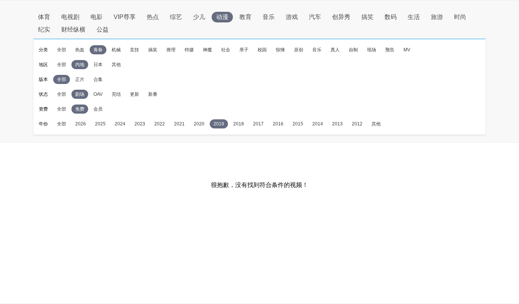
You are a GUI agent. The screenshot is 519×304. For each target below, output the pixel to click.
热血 (79, 49)
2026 (80, 124)
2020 (199, 124)
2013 (337, 124)
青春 (98, 49)
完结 (116, 94)
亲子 (243, 49)
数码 (391, 17)
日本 (98, 64)
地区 (43, 64)
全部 (61, 49)
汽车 (315, 17)
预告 (389, 49)
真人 (335, 49)
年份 (43, 124)
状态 (43, 94)
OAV (98, 94)
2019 (219, 124)
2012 (357, 124)
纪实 (44, 29)
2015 (298, 124)
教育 (245, 17)
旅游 (437, 17)
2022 (159, 124)
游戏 (292, 17)
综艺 (176, 17)
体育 (44, 17)
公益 (103, 29)
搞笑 (367, 17)
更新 (134, 94)
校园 (262, 49)
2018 (238, 124)
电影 (96, 17)
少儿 (199, 17)
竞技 (134, 49)
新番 (152, 94)
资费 (43, 109)
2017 (258, 124)
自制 (353, 49)
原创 (298, 49)
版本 (43, 79)
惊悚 (280, 49)
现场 (371, 49)
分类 (43, 49)
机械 (116, 49)
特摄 (189, 49)
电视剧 (70, 17)
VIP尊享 (125, 17)
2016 (278, 124)
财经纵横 (73, 29)
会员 (98, 109)
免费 (79, 109)
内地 (79, 64)
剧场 (79, 94)
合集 (98, 79)
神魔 (207, 49)
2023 (139, 124)
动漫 (222, 17)
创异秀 (341, 17)
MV (406, 49)
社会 (225, 49)
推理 (171, 49)
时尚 (460, 17)
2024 (120, 124)
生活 (414, 17)
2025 (100, 124)
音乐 (269, 17)
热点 (153, 17)
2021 (179, 124)
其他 (116, 64)
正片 (79, 79)
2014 (317, 124)
